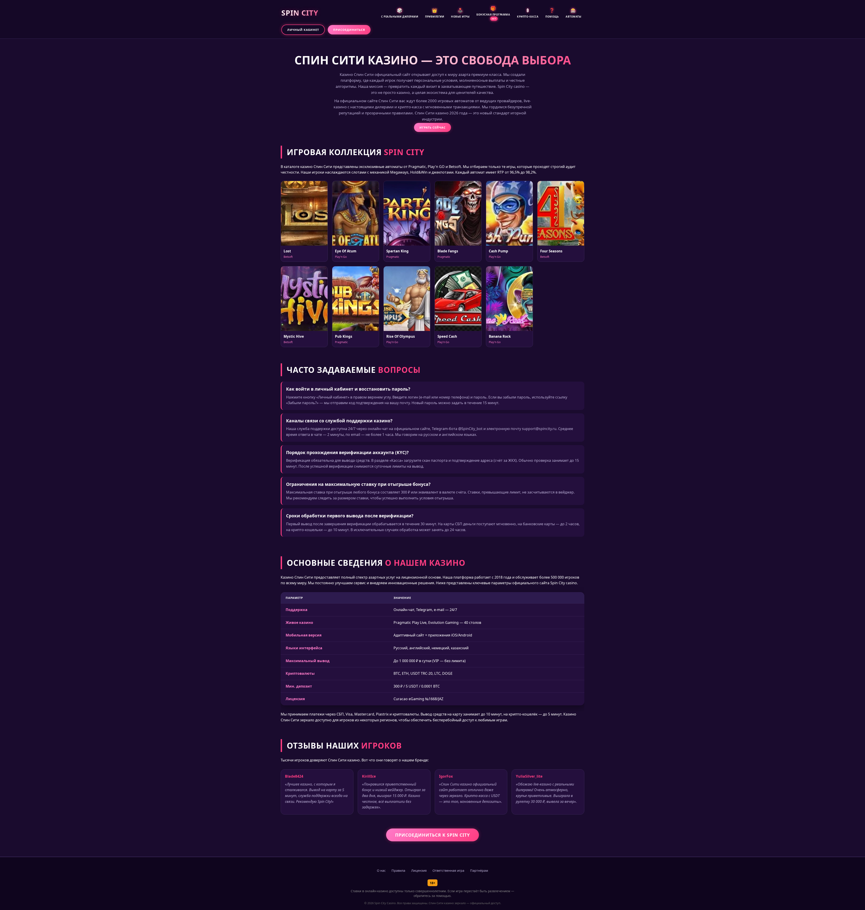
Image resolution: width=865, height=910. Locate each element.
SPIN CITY (299, 13)
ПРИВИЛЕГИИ (434, 12)
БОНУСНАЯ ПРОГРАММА (493, 12)
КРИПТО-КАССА (527, 12)
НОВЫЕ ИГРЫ (460, 12)
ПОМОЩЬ (552, 12)
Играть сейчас (432, 127)
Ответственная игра (448, 870)
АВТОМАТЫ (573, 12)
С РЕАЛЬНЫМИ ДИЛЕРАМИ (399, 12)
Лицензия (419, 870)
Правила (398, 870)
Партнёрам (479, 870)
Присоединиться (349, 30)
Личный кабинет (303, 30)
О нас (381, 870)
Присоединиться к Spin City (432, 835)
